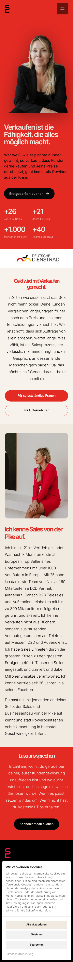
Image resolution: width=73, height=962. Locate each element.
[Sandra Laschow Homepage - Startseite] (7, 9)
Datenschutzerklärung (19, 954)
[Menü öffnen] (62, 8)
